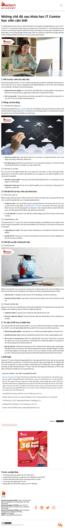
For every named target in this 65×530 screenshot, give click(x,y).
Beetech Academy (8, 377)
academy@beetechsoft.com (11, 515)
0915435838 (10, 513)
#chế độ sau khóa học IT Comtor (9, 425)
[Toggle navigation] (61, 5)
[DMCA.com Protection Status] (6, 523)
